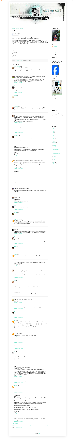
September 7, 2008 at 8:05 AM (18, 328)
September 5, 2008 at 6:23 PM (18, 202)
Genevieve (15, 75)
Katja (15, 114)
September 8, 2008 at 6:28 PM (18, 392)
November (55, 143)
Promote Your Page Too (55, 76)
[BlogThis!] (27, 60)
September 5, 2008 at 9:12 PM (18, 243)
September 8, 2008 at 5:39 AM (18, 348)
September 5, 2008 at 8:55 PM (18, 233)
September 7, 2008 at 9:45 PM (18, 342)
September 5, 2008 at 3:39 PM (18, 168)
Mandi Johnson (16, 187)
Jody (15, 280)
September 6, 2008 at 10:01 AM (18, 265)
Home (30, 425)
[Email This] (25, 60)
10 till (54, 154)
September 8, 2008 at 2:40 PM (18, 382)
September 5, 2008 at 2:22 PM (18, 142)
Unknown (15, 158)
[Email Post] (24, 60)
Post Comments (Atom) (19, 427)
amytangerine (16, 135)
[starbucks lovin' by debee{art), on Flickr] (15, 34)
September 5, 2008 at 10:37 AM (18, 71)
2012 (53, 135)
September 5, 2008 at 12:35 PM (18, 92)
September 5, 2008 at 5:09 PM (18, 192)
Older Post (46, 425)
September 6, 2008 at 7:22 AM (18, 257)
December (54, 142)
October (54, 145)
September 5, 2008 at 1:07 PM (18, 122)
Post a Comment (15, 423)
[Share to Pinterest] (30, 60)
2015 (53, 131)
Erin (15, 320)
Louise (15, 246)
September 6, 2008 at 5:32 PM (18, 302)
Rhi (14, 311)
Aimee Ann (16, 106)
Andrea (15, 95)
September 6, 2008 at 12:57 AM (18, 251)
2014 (53, 132)
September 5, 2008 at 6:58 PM (18, 209)
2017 (53, 128)
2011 (53, 136)
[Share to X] (28, 60)
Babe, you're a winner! (56, 153)
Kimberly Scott (16, 298)
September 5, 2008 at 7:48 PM (18, 216)
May (54, 160)
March (54, 163)
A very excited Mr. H (56, 150)
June (54, 159)
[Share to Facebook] (29, 60)
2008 (53, 141)
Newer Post (13, 425)
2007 (53, 166)
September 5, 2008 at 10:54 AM (18, 82)
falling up (54, 152)
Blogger (39, 433)
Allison (15, 195)
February (54, 165)
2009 (53, 139)
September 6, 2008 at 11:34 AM (18, 277)
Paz (14, 236)
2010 (53, 138)
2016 (53, 129)
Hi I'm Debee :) (55, 46)
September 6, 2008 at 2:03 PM (18, 294)
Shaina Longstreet (17, 66)
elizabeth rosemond (17, 227)
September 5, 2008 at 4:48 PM (18, 184)
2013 (53, 134)
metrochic (15, 212)
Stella (15, 205)
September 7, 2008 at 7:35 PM (18, 336)
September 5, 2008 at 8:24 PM (18, 224)
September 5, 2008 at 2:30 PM (18, 155)
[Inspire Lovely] (55, 75)
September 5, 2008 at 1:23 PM (18, 132)
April (54, 162)
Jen (14, 351)
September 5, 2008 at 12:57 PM (18, 103)
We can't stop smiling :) (56, 149)
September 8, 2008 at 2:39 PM (18, 376)
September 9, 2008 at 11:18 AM (18, 413)
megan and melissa (17, 219)
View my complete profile (55, 52)
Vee (14, 85)
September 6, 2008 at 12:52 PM (18, 289)
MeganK (15, 254)
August (54, 156)
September (55, 146)
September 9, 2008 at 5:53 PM (18, 421)
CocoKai (15, 268)
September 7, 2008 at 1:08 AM (18, 308)
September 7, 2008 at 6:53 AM (18, 317)
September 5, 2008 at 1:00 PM (18, 110)
